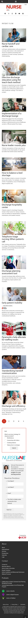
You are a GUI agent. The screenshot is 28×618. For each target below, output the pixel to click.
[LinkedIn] (15, 13)
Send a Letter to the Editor (8, 568)
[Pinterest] (23, 13)
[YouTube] (19, 13)
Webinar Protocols (6, 574)
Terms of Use (6, 604)
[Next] (23, 421)
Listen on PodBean (10, 598)
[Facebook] (5, 13)
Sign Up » (9, 509)
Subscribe (4, 555)
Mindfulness (10, 438)
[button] (2, 1)
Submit (14, 448)
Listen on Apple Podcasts (12, 594)
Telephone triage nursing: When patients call (13, 239)
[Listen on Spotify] (4, 591)
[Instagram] (12, 13)
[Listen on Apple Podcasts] (4, 594)
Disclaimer (23, 604)
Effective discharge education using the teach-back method (11, 80)
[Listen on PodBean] (4, 598)
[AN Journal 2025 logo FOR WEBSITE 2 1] (14, 8)
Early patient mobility (12, 303)
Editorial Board (5, 549)
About (3, 547)
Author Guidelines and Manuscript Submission (13, 572)
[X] (8, 13)
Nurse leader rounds (14, 145)
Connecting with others (13, 440)
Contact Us (4, 564)
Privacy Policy (15, 604)
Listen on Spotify (10, 591)
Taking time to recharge (13, 445)
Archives (4, 551)
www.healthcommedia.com (19, 540)
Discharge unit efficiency (13, 406)
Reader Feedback (6, 570)
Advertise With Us (6, 566)
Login (25, 4)
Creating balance (11, 442)
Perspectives (5, 553)
